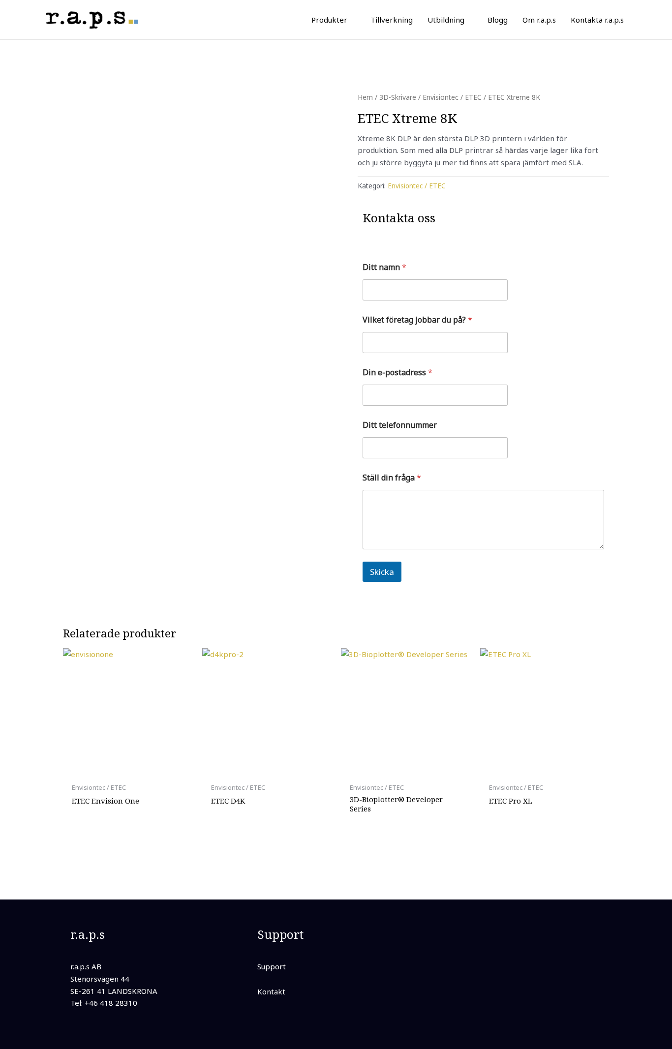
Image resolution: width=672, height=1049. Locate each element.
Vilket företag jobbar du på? (417, 320)
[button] (351, 19)
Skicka (382, 571)
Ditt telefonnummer (400, 425)
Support (271, 966)
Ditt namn (384, 267)
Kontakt (271, 991)
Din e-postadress (397, 372)
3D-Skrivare (397, 97)
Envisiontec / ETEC (452, 97)
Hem (365, 97)
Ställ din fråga (392, 477)
